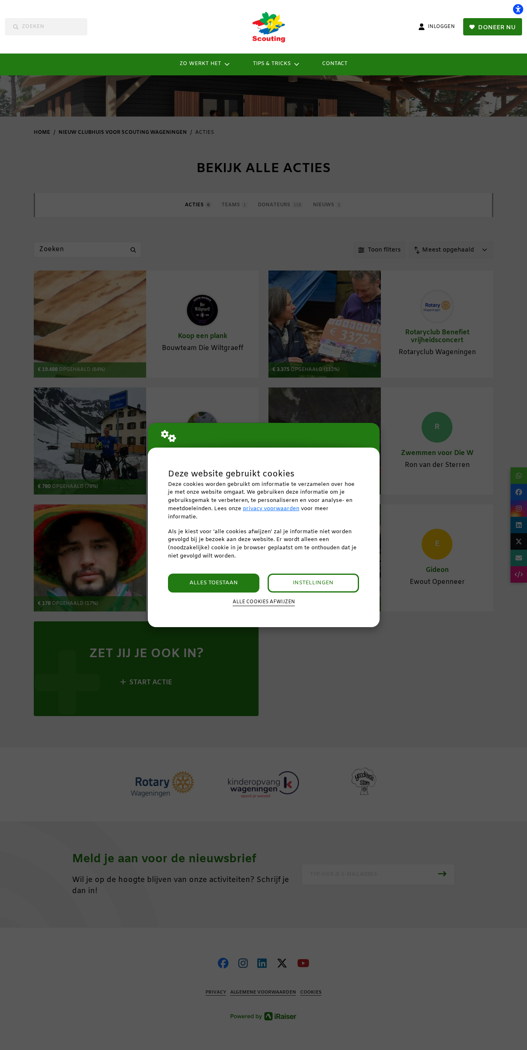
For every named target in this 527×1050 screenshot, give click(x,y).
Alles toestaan (213, 582)
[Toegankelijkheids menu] (518, 9)
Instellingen (313, 582)
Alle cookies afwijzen (264, 602)
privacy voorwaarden (271, 508)
